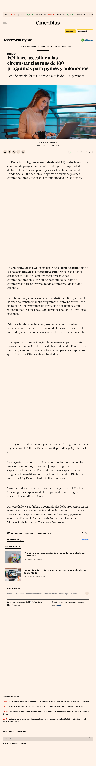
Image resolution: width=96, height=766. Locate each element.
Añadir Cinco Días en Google (82, 152)
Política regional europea (68, 594)
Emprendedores (43, 47)
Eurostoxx (14, 744)
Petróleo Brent (41, 15)
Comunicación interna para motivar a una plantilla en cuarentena (56, 571)
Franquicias (55, 47)
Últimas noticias (11, 697)
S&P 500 (23, 15)
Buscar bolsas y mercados (15, 732)
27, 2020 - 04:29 (51, 145)
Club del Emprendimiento (86, 40)
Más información (13, 605)
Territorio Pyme (17, 40)
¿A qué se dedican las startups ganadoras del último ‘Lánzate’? (54, 554)
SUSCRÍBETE (70, 31)
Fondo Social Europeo (15, 594)
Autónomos (25, 47)
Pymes (34, 47)
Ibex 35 (6, 15)
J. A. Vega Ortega (48, 143)
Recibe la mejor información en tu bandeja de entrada (31, 533)
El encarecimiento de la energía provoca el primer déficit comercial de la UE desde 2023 (47, 706)
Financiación (66, 47)
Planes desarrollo (50, 594)
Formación (11, 54)
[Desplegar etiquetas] (87, 593)
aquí (59, 605)
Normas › (85, 540)
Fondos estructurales (34, 594)
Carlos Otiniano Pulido (32, 576)
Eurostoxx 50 (61, 15)
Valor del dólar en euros (84, 15)
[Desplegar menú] (5, 23)
